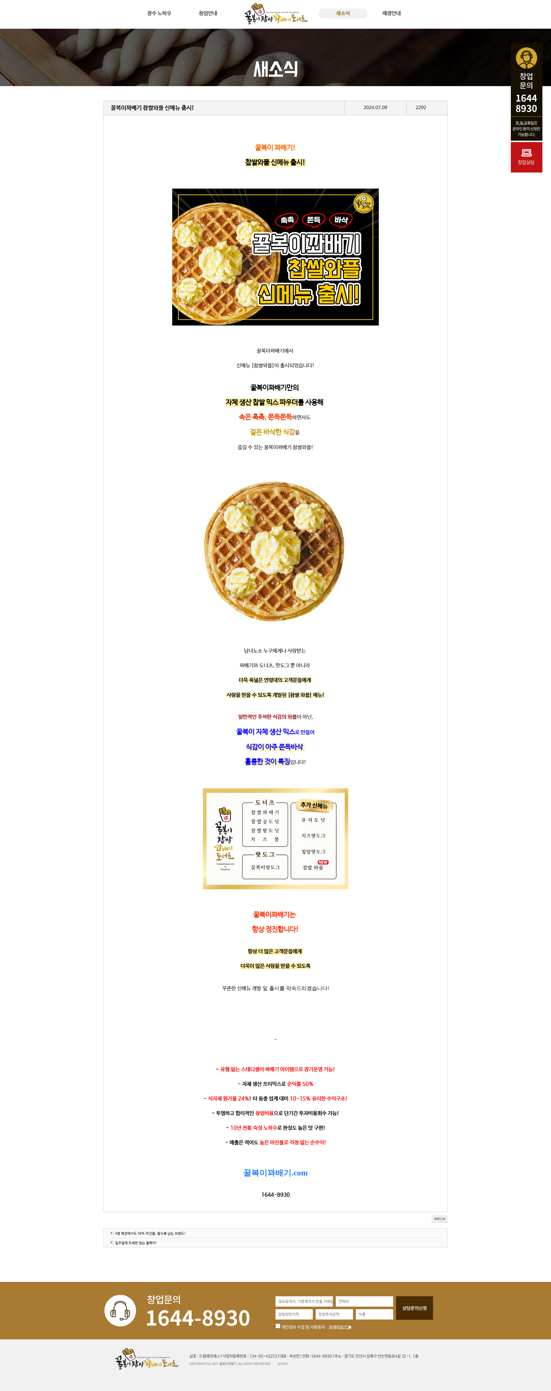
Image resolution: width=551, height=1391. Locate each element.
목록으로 (439, 1218)
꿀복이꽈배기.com (275, 1172)
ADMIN (283, 1363)
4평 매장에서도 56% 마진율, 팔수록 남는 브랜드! (150, 1234)
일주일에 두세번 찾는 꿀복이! (136, 1243)
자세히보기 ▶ (340, 1327)
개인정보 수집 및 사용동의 (302, 1327)
